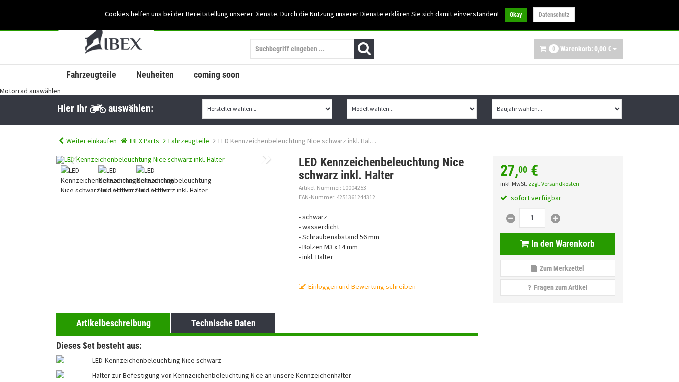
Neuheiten (155, 74)
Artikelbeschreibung (113, 323)
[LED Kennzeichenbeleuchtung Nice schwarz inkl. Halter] (170, 160)
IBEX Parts (144, 140)
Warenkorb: (581, 49)
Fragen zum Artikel (561, 287)
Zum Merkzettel (562, 268)
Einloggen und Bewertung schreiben (362, 286)
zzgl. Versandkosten (553, 183)
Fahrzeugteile (91, 74)
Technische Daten (223, 323)
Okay (516, 14)
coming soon (217, 74)
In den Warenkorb (562, 243)
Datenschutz (554, 14)
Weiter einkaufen (91, 140)
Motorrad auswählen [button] (30, 90)
